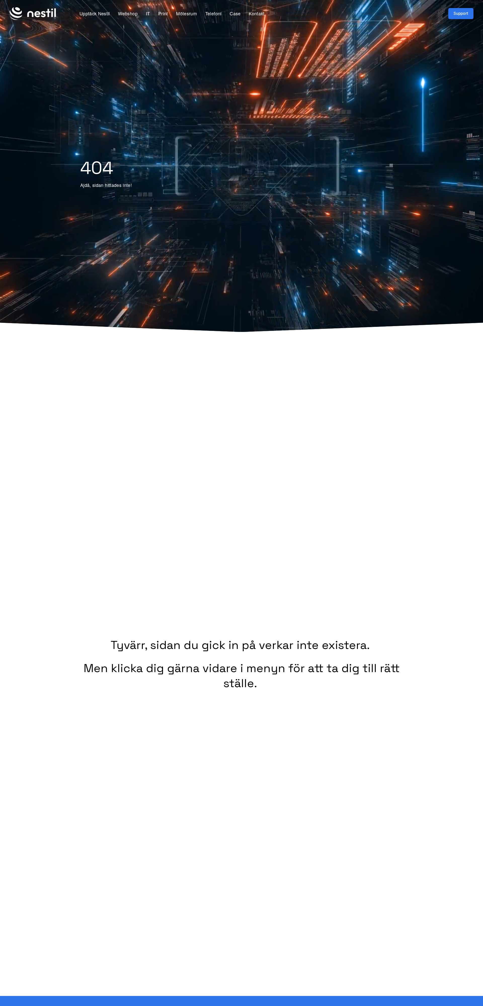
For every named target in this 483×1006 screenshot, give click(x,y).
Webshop (127, 13)
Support (461, 13)
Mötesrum (186, 13)
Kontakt (256, 13)
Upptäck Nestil (94, 13)
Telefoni (213, 13)
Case (235, 13)
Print (163, 13)
